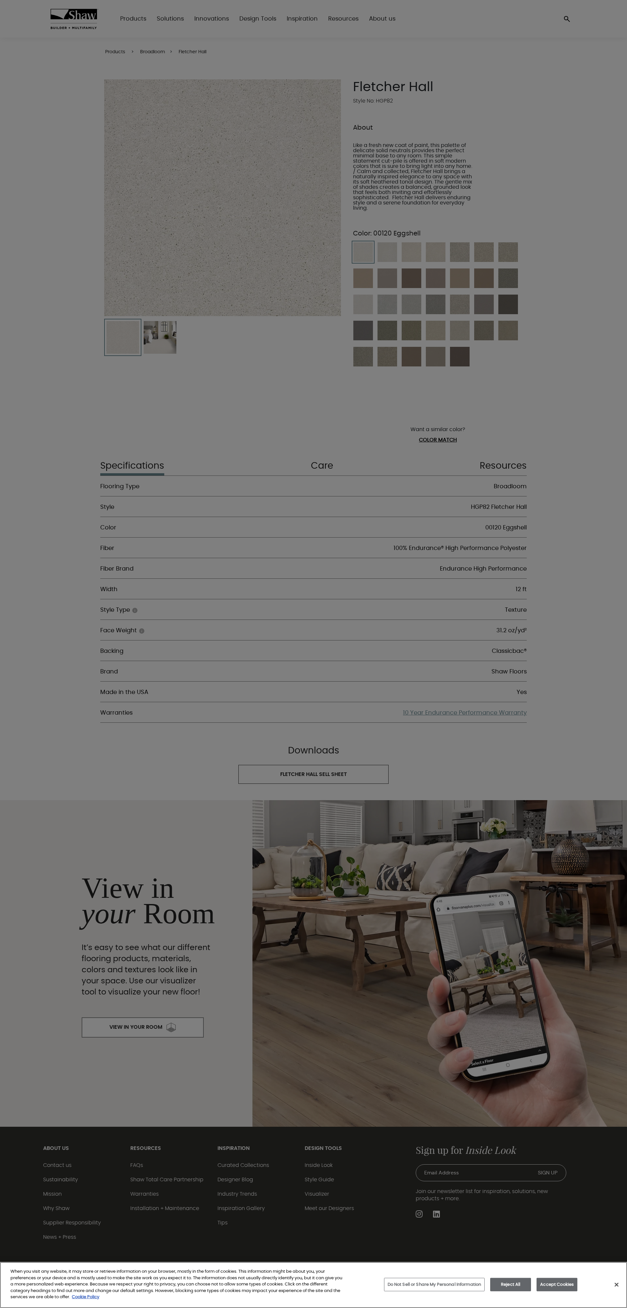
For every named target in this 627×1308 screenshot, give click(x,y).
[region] (313, 1285)
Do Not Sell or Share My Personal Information (434, 1284)
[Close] (616, 1284)
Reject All (510, 1284)
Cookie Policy (85, 1297)
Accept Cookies (557, 1284)
